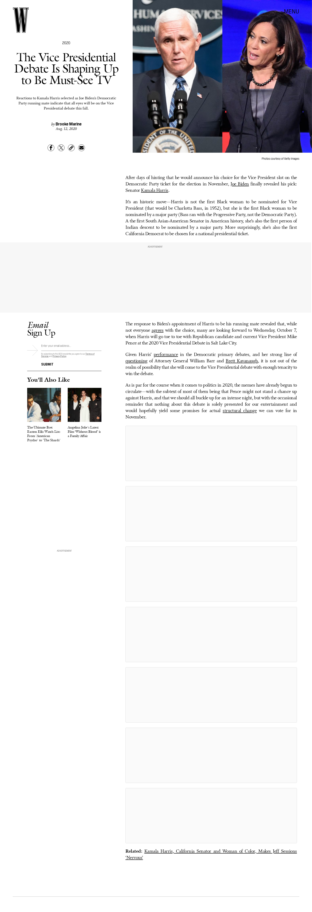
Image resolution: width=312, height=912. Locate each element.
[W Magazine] (21, 20)
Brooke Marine (69, 123)
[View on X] (211, 453)
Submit (47, 364)
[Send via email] (81, 147)
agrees (157, 330)
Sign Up (41, 329)
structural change (240, 411)
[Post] (61, 147)
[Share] (51, 147)
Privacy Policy (59, 356)
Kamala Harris (154, 191)
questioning (136, 361)
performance (166, 355)
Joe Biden (239, 184)
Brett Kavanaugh (242, 361)
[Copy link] (71, 147)
